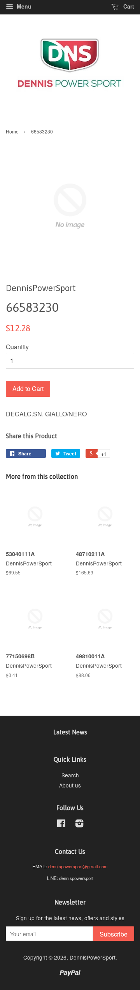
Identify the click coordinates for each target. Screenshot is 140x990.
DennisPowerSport (93, 957)
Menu (23, 6)
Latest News (70, 732)
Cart (128, 6)
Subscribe (114, 934)
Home (12, 131)
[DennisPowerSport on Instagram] (79, 824)
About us (70, 785)
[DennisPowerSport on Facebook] (61, 824)
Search (70, 775)
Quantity (17, 346)
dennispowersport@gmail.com (78, 866)
